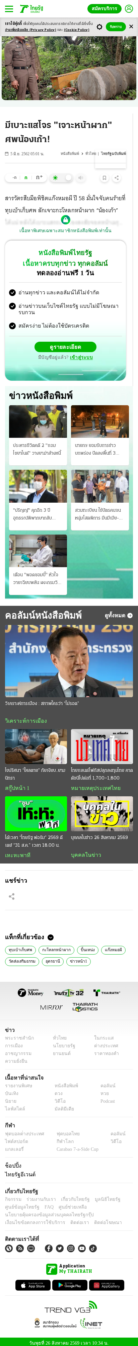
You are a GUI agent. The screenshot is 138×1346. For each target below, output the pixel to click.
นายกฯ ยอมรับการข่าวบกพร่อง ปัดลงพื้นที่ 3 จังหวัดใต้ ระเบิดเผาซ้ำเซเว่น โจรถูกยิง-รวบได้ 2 (97, 445)
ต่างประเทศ (103, 1042)
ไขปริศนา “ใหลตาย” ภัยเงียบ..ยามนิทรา (35, 769)
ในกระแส (101, 1034)
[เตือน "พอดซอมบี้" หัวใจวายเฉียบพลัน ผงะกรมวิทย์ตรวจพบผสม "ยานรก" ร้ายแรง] (38, 545)
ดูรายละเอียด (65, 341)
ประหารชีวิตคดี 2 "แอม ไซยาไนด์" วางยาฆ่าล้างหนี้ (37, 444)
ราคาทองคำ (104, 1049)
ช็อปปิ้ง (12, 1162)
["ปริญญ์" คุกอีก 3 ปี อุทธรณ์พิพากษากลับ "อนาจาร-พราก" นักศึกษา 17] (38, 480)
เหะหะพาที (15, 850)
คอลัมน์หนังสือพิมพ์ (42, 610)
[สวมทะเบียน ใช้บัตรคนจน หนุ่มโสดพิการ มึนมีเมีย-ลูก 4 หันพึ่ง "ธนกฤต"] (100, 480)
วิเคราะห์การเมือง (23, 715)
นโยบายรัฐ (61, 1042)
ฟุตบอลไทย (62, 1130)
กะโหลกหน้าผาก (52, 945)
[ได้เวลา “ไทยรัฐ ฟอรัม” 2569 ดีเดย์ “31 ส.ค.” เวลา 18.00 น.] (36, 809)
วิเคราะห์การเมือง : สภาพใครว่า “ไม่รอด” (42, 698)
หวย (102, 1090)
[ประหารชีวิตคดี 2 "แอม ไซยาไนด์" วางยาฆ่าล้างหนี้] (38, 416)
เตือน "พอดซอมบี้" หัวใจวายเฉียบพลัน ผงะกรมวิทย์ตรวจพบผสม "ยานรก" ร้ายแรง (38, 574)
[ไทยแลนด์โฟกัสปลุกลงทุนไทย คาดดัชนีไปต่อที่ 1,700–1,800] (102, 741)
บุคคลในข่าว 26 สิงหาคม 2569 (99, 833)
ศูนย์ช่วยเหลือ (66, 1203)
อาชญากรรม (17, 1049)
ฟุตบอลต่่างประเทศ (22, 1130)
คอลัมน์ (104, 1082)
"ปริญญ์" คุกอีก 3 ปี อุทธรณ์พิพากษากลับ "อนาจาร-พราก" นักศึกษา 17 (37, 510)
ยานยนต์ (59, 1049)
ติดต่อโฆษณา (96, 1218)
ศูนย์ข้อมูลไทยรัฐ (20, 1203)
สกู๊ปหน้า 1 (16, 783)
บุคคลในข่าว (83, 850)
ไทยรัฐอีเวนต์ (18, 1170)
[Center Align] (131, 26)
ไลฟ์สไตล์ (13, 1105)
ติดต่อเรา (70, 1218)
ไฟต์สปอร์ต (15, 1137)
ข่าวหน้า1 (77, 957)
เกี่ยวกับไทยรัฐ (70, 1195)
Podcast (106, 1097)
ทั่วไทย (92, 154)
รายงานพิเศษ (17, 1082)
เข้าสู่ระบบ (80, 351)
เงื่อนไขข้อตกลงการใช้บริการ (31, 1218)
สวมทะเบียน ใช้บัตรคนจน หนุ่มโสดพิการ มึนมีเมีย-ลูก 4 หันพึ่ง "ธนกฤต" (99, 510)
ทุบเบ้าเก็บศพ (19, 945)
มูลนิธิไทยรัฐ (100, 1195)
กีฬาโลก (59, 1137)
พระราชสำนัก (17, 1034)
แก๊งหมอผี (106, 945)
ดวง (57, 1090)
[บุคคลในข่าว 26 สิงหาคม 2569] (102, 809)
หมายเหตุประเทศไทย (92, 783)
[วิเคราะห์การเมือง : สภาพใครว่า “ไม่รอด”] (69, 656)
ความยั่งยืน (15, 1057)
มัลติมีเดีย (62, 1105)
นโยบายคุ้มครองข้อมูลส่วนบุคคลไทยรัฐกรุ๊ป (44, 1211)
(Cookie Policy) (76, 30)
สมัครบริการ (105, 8)
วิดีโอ (58, 1097)
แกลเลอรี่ (13, 1145)
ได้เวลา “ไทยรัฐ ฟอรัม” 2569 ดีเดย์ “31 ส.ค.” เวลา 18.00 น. (34, 837)
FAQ (45, 1203)
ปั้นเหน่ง (81, 945)
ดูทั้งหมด (116, 610)
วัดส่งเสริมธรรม (22, 957)
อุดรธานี (53, 957)
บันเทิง (11, 1090)
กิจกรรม (12, 1195)
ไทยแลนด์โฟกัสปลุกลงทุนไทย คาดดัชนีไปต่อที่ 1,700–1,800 (102, 769)
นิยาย (10, 1097)
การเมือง (13, 1042)
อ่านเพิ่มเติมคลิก (30, 30)
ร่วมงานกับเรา (38, 1195)
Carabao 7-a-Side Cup (75, 1145)
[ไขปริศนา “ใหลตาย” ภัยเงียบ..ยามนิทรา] (36, 741)
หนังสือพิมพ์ (72, 154)
